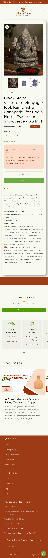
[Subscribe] (38, 546)
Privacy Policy (9, 460)
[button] (4, 11)
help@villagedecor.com (13, 528)
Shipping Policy (10, 450)
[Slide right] (43, 83)
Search (7, 445)
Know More (10, 341)
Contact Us (8, 484)
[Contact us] (43, 553)
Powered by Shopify (32, 555)
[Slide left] (4, 83)
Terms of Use (9, 465)
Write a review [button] (23, 310)
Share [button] (8, 188)
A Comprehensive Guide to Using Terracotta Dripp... (22, 401)
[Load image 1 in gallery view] (13, 83)
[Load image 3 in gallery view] (35, 83)
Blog (6, 489)
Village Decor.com (20, 555)
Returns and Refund (12, 455)
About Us (8, 479)
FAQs (6, 494)
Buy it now (24, 180)
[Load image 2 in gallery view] (24, 83)
